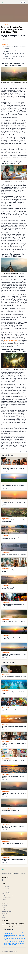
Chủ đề (3, 907)
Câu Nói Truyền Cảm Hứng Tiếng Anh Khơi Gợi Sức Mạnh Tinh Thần (13, 469)
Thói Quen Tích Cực (6, 741)
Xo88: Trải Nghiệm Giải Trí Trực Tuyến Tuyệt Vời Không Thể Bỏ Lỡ (13, 932)
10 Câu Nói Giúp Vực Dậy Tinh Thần (10, 810)
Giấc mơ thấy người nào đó (10, 340)
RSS (3, 915)
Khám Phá (4, 899)
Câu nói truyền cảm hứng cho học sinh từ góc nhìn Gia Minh (14, 570)
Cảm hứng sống (4, 24)
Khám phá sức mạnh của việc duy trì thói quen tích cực (13, 777)
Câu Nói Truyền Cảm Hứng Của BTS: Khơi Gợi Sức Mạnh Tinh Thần (13, 655)
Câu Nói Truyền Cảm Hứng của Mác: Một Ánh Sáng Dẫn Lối (14, 503)
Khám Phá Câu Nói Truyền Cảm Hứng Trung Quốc (14, 621)
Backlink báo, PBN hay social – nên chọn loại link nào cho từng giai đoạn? (14, 944)
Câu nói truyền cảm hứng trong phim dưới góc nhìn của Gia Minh (13, 604)
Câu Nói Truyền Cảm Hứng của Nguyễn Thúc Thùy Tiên (14, 794)
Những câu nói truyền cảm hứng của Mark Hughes (14, 554)
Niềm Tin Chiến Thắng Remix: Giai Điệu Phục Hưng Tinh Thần (13, 827)
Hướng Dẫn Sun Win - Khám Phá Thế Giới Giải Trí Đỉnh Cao (14, 939)
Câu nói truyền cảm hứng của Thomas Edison (13, 843)
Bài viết (3, 909)
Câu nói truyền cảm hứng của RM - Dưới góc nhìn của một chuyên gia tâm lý (13, 587)
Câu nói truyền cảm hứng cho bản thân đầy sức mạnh (13, 692)
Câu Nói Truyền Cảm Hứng (8, 808)
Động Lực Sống (5, 886)
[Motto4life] (3, 880)
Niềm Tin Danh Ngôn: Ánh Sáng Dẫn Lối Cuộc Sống (14, 676)
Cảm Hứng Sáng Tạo (6, 897)
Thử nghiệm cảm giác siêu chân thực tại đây (14, 941)
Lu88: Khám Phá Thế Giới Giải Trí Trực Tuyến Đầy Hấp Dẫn (14, 936)
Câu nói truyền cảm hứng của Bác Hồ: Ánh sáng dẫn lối (13, 486)
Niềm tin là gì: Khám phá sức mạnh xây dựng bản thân (14, 727)
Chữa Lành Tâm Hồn (6, 890)
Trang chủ (4, 905)
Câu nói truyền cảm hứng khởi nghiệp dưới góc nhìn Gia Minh (13, 637)
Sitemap (4, 917)
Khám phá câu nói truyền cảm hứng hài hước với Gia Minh (13, 860)
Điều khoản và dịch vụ (7, 911)
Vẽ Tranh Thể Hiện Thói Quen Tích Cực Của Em (13, 760)
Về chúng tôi (4, 913)
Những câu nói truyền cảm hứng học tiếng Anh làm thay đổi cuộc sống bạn (13, 537)
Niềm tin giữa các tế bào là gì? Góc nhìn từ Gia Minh (13, 709)
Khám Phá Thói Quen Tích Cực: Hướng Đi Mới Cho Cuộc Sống (14, 744)
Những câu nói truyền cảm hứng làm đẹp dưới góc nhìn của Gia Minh (14, 520)
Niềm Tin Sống (5, 674)
